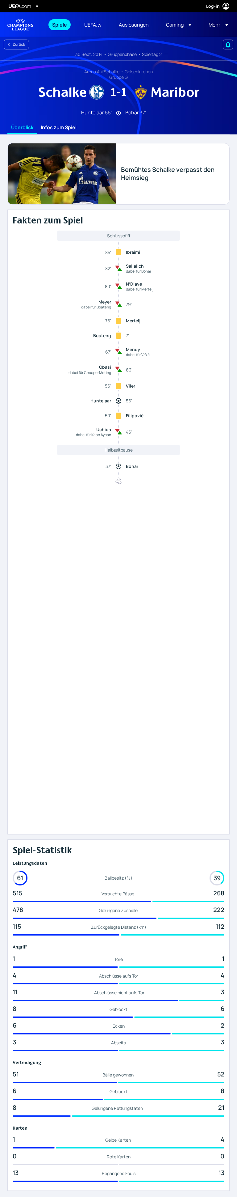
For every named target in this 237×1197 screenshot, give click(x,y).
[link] (59, 25)
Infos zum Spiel (59, 127)
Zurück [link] (19, 44)
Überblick (22, 127)
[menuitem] (60, 25)
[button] (178, 25)
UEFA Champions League (20, 25)
